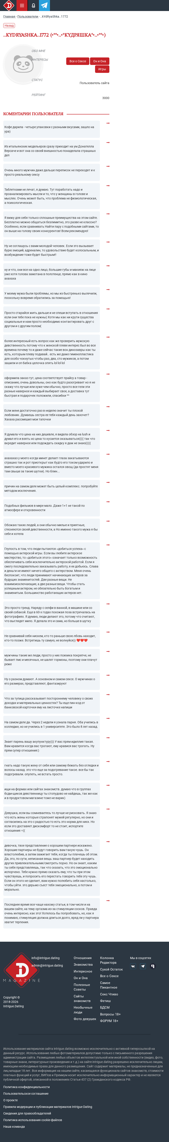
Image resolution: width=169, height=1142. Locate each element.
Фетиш (105, 1001)
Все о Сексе (78, 61)
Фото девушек (85, 1019)
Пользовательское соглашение (25, 1093)
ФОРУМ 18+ (109, 1021)
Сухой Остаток (111, 969)
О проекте (10, 1100)
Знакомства (83, 965)
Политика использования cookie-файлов (32, 1120)
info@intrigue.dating (45, 958)
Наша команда (14, 1126)
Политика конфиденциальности (26, 1087)
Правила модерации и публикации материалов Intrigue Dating (47, 1107)
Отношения (83, 958)
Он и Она (99, 61)
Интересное (83, 971)
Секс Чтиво (109, 994)
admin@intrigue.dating (47, 965)
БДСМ (105, 1007)
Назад (9, 25)
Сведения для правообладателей (27, 1113)
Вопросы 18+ (110, 1014)
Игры (102, 69)
